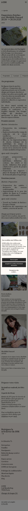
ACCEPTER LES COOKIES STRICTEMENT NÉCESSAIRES (14, 264)
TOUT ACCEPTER (14, 259)
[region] (14, 255)
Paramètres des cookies (14, 271)
